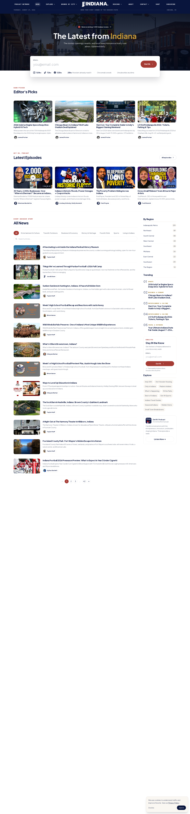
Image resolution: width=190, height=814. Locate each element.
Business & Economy (69, 233)
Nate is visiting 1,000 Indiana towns (95, 27)
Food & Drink (105, 233)
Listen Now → (160, 439)
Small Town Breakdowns (154, 409)
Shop (158, 4)
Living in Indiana (128, 233)
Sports (116, 233)
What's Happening (152, 391)
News (38, 4)
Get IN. (147, 64)
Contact (143, 4)
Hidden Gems (166, 405)
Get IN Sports (165, 395)
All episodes (166, 158)
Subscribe (170, 4)
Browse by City (68, 4)
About (131, 4)
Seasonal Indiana (151, 405)
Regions (116, 4)
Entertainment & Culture (30, 233)
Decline (151, 808)
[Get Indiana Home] (95, 4)
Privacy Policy (173, 803)
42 (84, 481)
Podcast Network (22, 4)
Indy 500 (148, 382)
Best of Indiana (151, 395)
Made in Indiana (165, 386)
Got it (181, 808)
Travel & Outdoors (50, 233)
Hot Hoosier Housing (164, 382)
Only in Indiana (150, 386)
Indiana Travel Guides (153, 400)
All (16, 233)
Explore (49, 4)
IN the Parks (167, 391)
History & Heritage (88, 233)
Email (35, 60)
